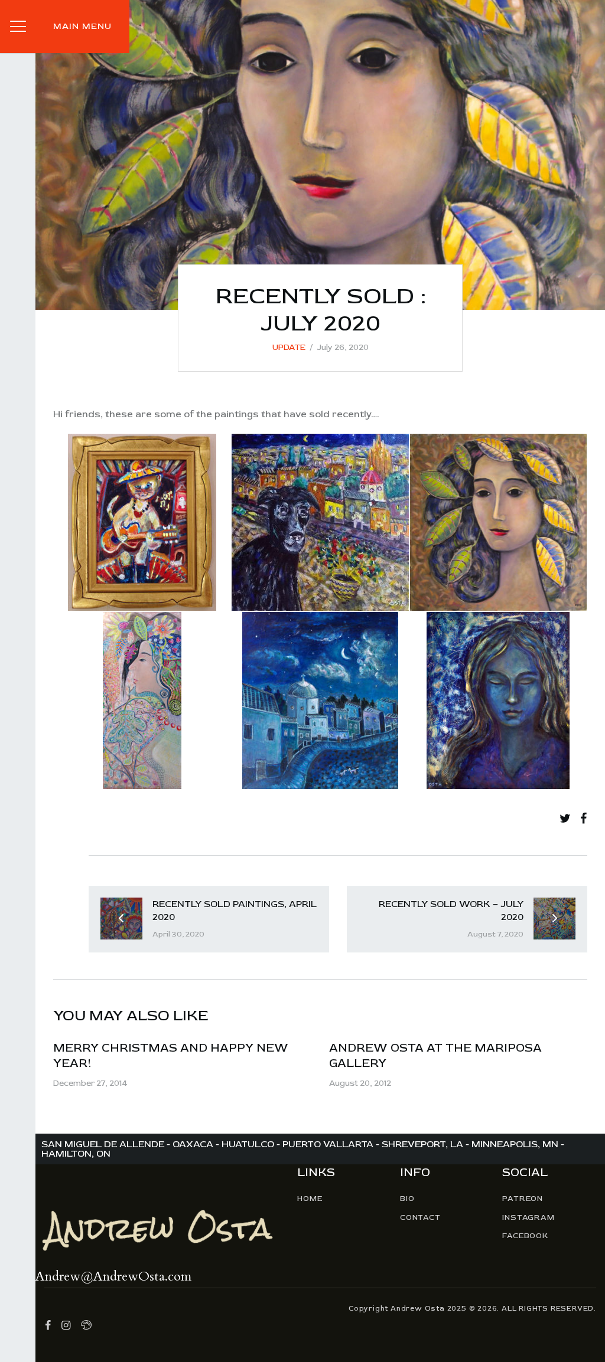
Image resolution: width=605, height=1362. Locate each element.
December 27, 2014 (90, 1083)
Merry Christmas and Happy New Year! (170, 1055)
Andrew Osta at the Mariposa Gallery (435, 1055)
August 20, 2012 (360, 1083)
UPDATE (288, 347)
